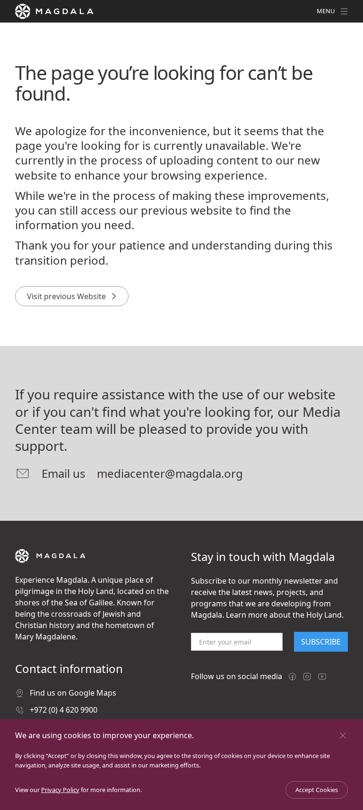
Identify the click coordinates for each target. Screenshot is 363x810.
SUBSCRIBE (321, 642)
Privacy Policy (60, 789)
